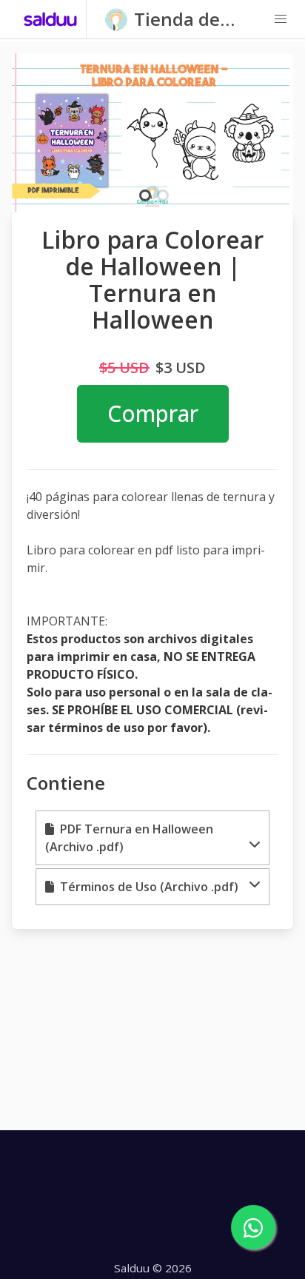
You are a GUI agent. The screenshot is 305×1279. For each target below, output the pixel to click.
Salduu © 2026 (153, 1267)
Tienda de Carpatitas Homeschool (187, 20)
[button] (280, 19)
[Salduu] (51, 19)
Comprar (152, 413)
